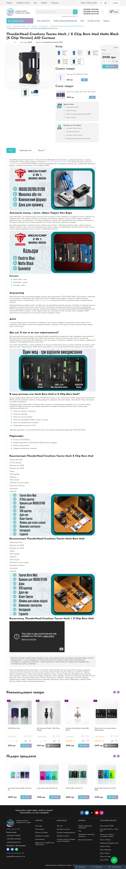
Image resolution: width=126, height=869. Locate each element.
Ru (101, 3)
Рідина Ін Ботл (105, 846)
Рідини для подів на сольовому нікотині (107, 835)
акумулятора (13, 163)
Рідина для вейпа (41, 832)
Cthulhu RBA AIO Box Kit (74, 788)
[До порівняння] (25, 741)
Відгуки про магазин (85, 840)
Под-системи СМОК (107, 826)
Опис (11, 150)
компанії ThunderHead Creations (57, 161)
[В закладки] (30, 741)
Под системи (39, 829)
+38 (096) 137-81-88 (90, 9)
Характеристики (25, 150)
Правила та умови (63, 836)
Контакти (44, 3)
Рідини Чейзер (105, 840)
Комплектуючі (40, 839)
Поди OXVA (104, 860)
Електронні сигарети (42, 836)
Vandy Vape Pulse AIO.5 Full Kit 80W (105, 789)
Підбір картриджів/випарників (65, 20)
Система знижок (94, 20)
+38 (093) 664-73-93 (91, 14)
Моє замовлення (43, 20)
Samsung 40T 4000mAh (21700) (77, 74)
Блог (35, 3)
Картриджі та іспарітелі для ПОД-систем (44, 843)
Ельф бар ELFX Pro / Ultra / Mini (109, 830)
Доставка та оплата (23, 3)
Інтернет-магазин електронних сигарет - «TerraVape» (63, 865)
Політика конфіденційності (66, 832)
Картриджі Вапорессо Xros (109, 843)
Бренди (106, 20)
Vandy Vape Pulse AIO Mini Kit (47, 788)
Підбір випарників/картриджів (85, 827)
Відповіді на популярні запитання (86, 835)
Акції (82, 20)
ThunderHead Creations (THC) (53, 42)
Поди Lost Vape (105, 856)
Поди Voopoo (105, 853)
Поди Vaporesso (105, 850)
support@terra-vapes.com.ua (15, 856)
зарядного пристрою (42, 300)
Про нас (60, 826)
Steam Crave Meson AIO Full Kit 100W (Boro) (81, 92)
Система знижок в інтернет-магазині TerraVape (66, 840)
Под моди (38, 826)
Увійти (115, 3)
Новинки (9, 3)
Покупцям (55, 3)
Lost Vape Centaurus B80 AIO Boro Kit (20, 789)
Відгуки (41, 150)
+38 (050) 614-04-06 (91, 11)
